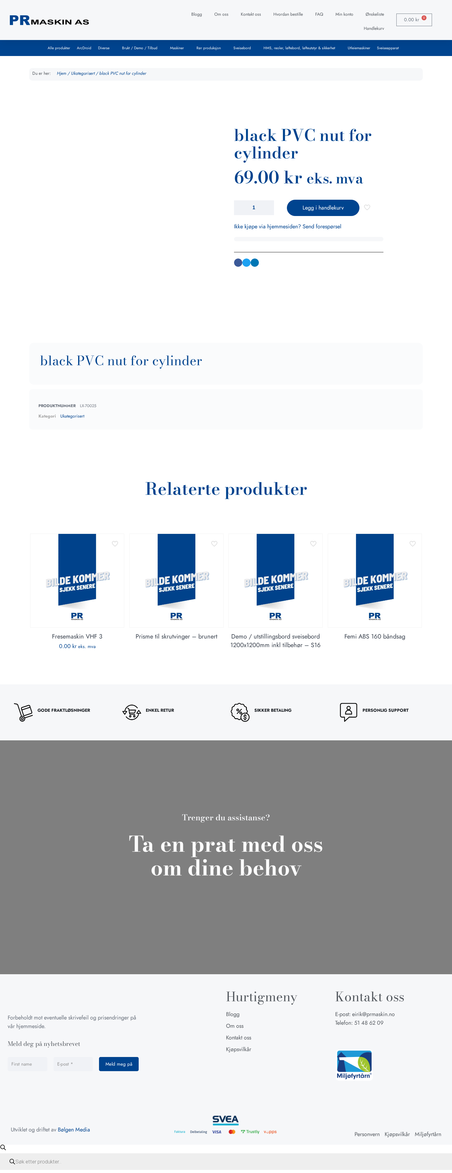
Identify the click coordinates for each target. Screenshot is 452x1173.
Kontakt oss (251, 14)
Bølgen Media (74, 1130)
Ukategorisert (83, 73)
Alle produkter (59, 48)
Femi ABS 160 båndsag (374, 636)
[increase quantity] (267, 208)
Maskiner (177, 48)
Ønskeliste (375, 14)
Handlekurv (374, 28)
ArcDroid (84, 48)
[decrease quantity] (241, 208)
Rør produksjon (208, 48)
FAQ (319, 14)
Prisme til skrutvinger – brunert (176, 636)
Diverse (103, 48)
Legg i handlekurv (323, 208)
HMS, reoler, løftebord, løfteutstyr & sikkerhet (299, 48)
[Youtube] (370, 1038)
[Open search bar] (3, 1147)
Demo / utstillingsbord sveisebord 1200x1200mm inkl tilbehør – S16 (275, 641)
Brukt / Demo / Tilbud (139, 48)
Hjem (61, 73)
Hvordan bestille (288, 14)
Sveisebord (242, 48)
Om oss (221, 14)
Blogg (196, 14)
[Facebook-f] (339, 1038)
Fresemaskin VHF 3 (77, 636)
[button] (238, 262)
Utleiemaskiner (359, 48)
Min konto (344, 14)
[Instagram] (355, 1038)
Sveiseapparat (388, 48)
